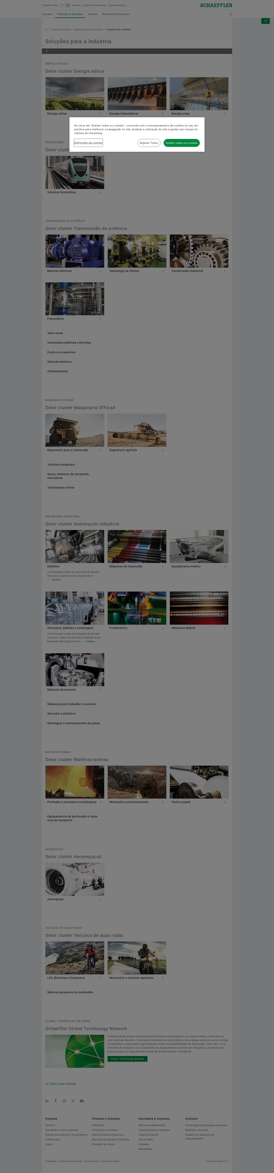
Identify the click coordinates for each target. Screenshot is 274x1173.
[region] (137, 134)
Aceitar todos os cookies (182, 143)
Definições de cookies (88, 142)
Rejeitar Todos (149, 143)
